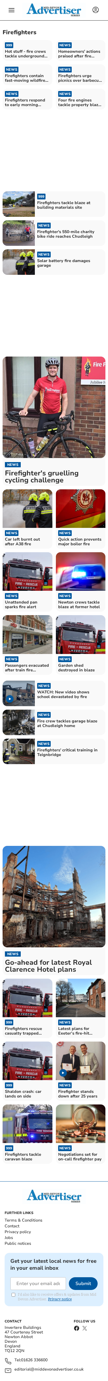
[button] (11, 10)
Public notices (18, 1243)
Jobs (9, 1237)
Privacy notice (60, 1299)
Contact (12, 1226)
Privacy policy (18, 1232)
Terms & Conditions (23, 1220)
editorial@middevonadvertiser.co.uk (49, 1369)
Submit (83, 1283)
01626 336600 (34, 1360)
